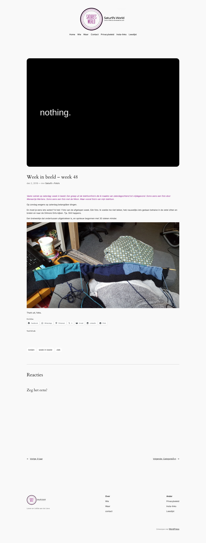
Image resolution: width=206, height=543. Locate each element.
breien (31, 350)
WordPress (174, 529)
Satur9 (48, 183)
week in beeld (45, 350)
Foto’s (57, 183)
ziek (58, 350)
